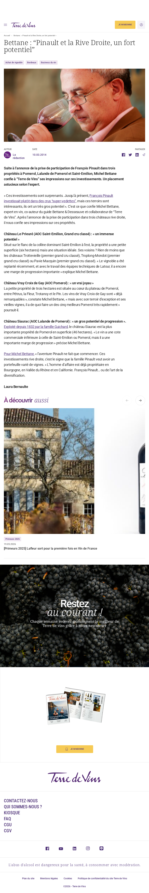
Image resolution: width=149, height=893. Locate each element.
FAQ (7, 818)
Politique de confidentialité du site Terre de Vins (102, 878)
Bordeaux (31, 62)
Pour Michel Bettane (19, 354)
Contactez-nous (21, 800)
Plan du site (28, 878)
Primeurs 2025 (12, 539)
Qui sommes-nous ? (23, 806)
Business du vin (48, 62)
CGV (8, 830)
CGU (8, 824)
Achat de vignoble (14, 62)
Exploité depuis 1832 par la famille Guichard (36, 327)
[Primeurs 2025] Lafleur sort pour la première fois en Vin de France (50, 548)
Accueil (7, 36)
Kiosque (12, 812)
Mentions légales (49, 878)
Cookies (68, 878)
